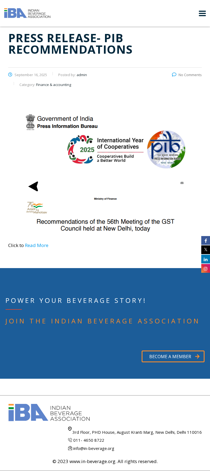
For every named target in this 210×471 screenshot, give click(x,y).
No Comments (190, 74)
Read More (36, 245)
